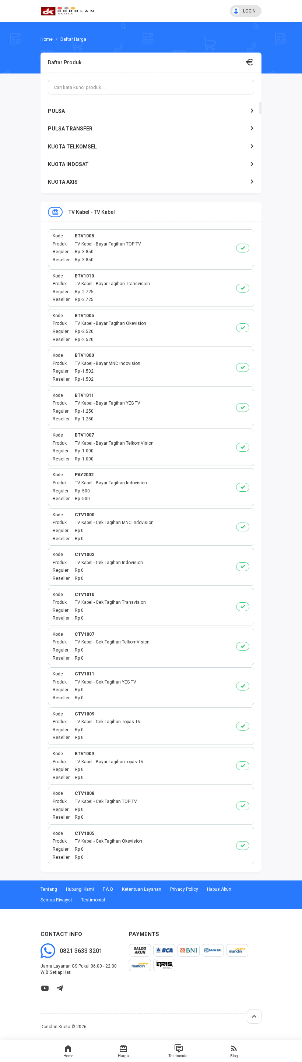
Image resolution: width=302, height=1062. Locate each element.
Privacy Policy (184, 889)
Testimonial (179, 1056)
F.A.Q (108, 889)
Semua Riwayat (56, 900)
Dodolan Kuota (55, 1026)
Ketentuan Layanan (141, 889)
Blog (234, 1056)
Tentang (49, 889)
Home (68, 1056)
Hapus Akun (219, 889)
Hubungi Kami (80, 889)
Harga (123, 1056)
